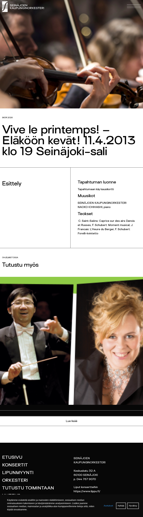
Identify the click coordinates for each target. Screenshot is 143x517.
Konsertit (15, 465)
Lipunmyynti (18, 473)
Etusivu (12, 458)
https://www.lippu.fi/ (87, 491)
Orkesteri (15, 481)
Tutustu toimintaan (28, 488)
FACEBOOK (58, 11)
